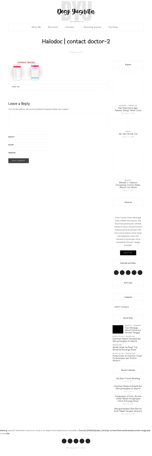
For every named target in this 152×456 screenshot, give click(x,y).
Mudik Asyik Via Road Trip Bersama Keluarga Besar (125, 348)
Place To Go (118, 336)
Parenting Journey (92, 27)
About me (128, 252)
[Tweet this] (103, 87)
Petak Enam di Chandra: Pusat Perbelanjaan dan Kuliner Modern (127, 358)
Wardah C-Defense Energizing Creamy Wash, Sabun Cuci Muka (128, 185)
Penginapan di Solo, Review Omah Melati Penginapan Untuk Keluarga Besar (128, 398)
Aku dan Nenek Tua (128, 134)
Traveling (113, 27)
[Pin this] (106, 87)
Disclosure (53, 27)
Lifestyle (69, 27)
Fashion (122, 105)
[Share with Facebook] (100, 87)
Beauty (128, 180)
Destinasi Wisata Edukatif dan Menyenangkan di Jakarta (127, 340)
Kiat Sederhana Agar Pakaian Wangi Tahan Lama (128, 109)
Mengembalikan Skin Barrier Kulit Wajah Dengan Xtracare (128, 410)
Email (11, 144)
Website (12, 152)
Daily (128, 131)
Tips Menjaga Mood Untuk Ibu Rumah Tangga (133, 330)
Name (11, 137)
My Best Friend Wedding (128, 378)
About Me (36, 27)
